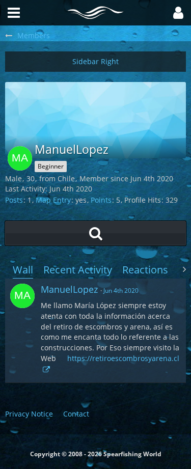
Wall (23, 270)
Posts (14, 200)
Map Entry (53, 200)
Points (101, 200)
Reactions (145, 270)
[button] (178, 13)
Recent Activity (77, 270)
